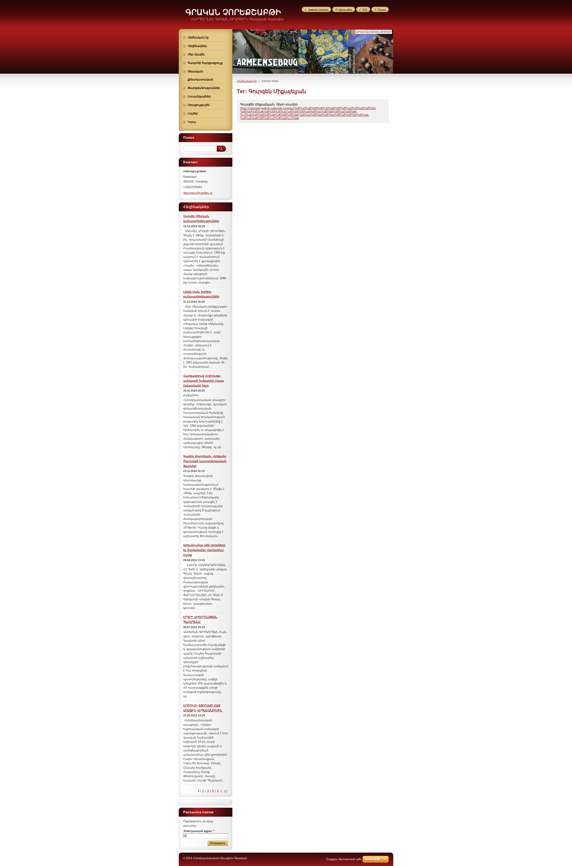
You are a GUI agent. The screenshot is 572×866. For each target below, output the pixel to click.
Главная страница (318, 9)
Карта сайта (345, 9)
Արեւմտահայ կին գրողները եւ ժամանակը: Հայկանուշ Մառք (204, 550)
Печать (382, 9)
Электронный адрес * (198, 831)
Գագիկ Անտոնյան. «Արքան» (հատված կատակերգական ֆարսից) (204, 461)
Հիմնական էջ (247, 81)
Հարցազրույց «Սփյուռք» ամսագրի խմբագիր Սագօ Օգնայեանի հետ (203, 380)
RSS (364, 9)
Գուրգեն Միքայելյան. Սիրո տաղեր (269, 104)
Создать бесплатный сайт (344, 859)
